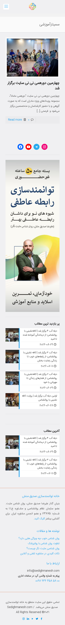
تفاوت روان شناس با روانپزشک (44, 543)
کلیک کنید (39, 518)
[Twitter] (37, 619)
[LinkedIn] (28, 619)
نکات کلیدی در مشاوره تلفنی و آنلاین (40, 553)
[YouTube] (32, 619)
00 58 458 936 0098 (48, 581)
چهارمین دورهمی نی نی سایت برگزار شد (34, 85)
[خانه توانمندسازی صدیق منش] (32, 7)
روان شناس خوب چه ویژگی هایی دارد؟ (39, 538)
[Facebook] (41, 619)
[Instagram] (23, 619)
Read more (15, 120)
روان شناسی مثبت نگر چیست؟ (43, 548)
